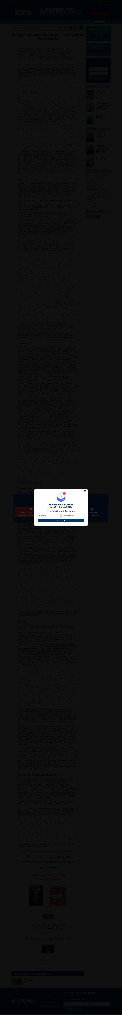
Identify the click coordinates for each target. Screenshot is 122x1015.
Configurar (92, 513)
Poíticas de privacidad (67, 519)
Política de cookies (52, 519)
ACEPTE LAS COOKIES (31, 513)
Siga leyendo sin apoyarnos (61, 513)
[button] (106, 497)
